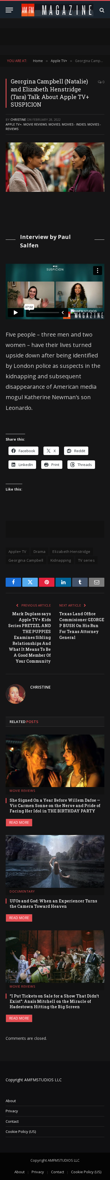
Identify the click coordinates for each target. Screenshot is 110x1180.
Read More (19, 822)
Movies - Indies (74, 124)
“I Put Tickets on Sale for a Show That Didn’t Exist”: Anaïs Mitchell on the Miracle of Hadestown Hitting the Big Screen (54, 1001)
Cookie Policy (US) (21, 1131)
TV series (86, 560)
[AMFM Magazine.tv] (57, 10)
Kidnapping (60, 560)
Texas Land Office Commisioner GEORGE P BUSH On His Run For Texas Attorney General (81, 625)
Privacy (12, 1110)
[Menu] (9, 10)
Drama (40, 551)
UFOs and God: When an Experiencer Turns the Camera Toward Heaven (53, 903)
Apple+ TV (17, 551)
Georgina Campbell (25, 560)
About (11, 1100)
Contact (12, 1121)
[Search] (101, 10)
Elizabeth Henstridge (71, 551)
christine (18, 119)
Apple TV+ (14, 124)
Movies (54, 124)
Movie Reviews (35, 124)
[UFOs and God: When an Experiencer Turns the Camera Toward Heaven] (55, 861)
